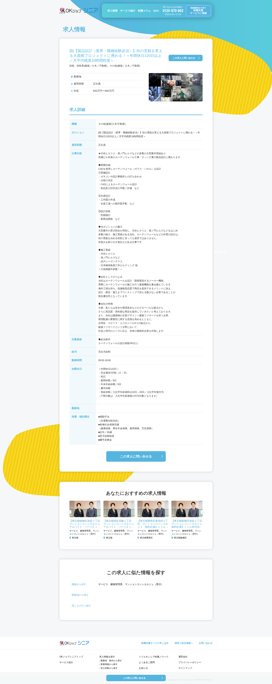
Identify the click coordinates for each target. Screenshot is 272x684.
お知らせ (143, 668)
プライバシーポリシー (189, 662)
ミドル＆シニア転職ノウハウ (153, 656)
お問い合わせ (205, 643)
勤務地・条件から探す (111, 660)
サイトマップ (185, 668)
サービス (103, 584)
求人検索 (112, 10)
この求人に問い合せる (136, 456)
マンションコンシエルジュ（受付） (144, 584)
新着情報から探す (109, 664)
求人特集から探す (109, 668)
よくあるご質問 (147, 662)
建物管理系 (116, 584)
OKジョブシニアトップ (71, 656)
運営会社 (183, 656)
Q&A (156, 10)
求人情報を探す (107, 656)
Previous (69, 512)
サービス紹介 (127, 10)
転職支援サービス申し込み (155, 643)
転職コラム (144, 10)
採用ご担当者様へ (184, 643)
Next (202, 512)
